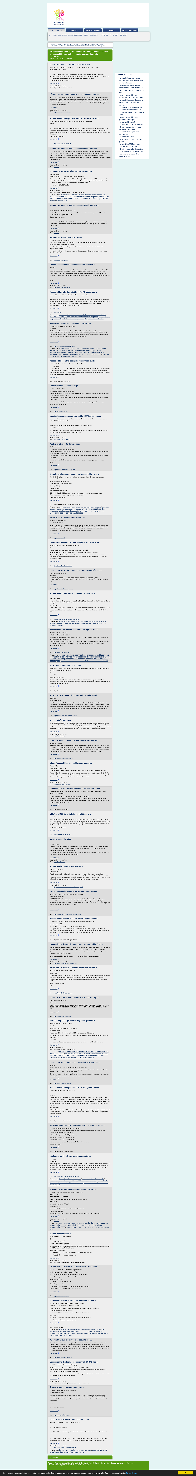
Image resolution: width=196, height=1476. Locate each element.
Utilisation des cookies (101, 1463)
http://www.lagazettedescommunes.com (66, 1176)
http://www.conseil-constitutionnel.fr (65, 1447)
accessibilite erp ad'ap (87, 621)
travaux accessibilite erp (128, 146)
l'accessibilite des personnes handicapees (87, 511)
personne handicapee (129, 30)
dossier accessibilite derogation (131, 149)
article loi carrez (60, 1452)
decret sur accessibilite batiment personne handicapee (131, 128)
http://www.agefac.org (61, 260)
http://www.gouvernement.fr (62, 287)
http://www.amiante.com (61, 1296)
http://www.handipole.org (62, 439)
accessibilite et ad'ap (56, 625)
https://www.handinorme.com (63, 566)
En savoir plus (131, 1473)
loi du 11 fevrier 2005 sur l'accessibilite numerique (73, 1223)
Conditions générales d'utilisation (80, 1463)
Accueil (52, 35)
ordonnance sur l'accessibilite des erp (131, 91)
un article (104, 35)
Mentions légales (61, 1463)
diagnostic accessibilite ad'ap (94, 319)
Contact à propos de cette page (122, 1463)
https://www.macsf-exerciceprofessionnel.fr (67, 914)
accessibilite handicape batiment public (131, 140)
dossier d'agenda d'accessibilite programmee (69, 319)
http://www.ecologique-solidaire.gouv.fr (66, 963)
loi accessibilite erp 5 (127, 122)
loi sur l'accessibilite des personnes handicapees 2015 (78, 1330)
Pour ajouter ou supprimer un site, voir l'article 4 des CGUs (69, 1465)
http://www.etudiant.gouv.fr (62, 1415)
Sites (70, 35)
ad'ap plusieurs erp (61, 200)
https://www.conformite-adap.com (64, 469)
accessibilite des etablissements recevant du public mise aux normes (72, 1057)
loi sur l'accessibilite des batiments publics (76, 1052)
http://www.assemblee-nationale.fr (65, 346)
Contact (123, 35)
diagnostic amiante (93, 30)
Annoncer (114, 35)
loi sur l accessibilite (67, 1450)
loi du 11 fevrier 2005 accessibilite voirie (131, 113)
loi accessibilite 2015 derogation (131, 151)
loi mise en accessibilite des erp (131, 124)
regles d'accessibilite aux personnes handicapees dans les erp (85, 623)
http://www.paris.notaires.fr (62, 112)
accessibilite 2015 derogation (130, 144)
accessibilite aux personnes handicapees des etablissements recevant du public (79, 198)
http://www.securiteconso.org (63, 1357)
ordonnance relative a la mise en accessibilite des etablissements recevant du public (82, 194)
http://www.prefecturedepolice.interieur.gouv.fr (68, 887)
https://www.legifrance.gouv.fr (63, 589)
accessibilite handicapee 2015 (131, 110)
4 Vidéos (61, 58)
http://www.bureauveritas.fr (62, 143)
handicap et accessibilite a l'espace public (129, 155)
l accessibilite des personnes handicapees (78, 512)
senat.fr (56, 167)
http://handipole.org (60, 736)
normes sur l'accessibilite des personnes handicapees (88, 657)
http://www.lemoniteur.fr (61, 652)
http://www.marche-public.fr (62, 1083)
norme (111, 30)
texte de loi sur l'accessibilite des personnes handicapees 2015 (79, 1329)
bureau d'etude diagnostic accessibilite (70, 1179)
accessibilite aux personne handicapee (129, 133)
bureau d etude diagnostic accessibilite (93, 1179)
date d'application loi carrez (75, 1452)
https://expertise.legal (60, 411)
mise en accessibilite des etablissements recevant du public (74, 197)
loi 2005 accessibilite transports (131, 107)
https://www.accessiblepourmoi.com (65, 715)
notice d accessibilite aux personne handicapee (128, 118)
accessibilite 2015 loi (127, 137)
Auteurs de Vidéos (80, 35)
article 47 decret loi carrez (84, 1450)
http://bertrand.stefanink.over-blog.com (66, 619)
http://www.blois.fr (59, 538)
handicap (75, 30)
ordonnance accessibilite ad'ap (69, 621)
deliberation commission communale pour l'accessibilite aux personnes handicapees (80, 507)
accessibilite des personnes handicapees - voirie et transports (131, 86)
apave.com (57, 312)
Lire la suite (53, 83)
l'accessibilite (56, 30)
